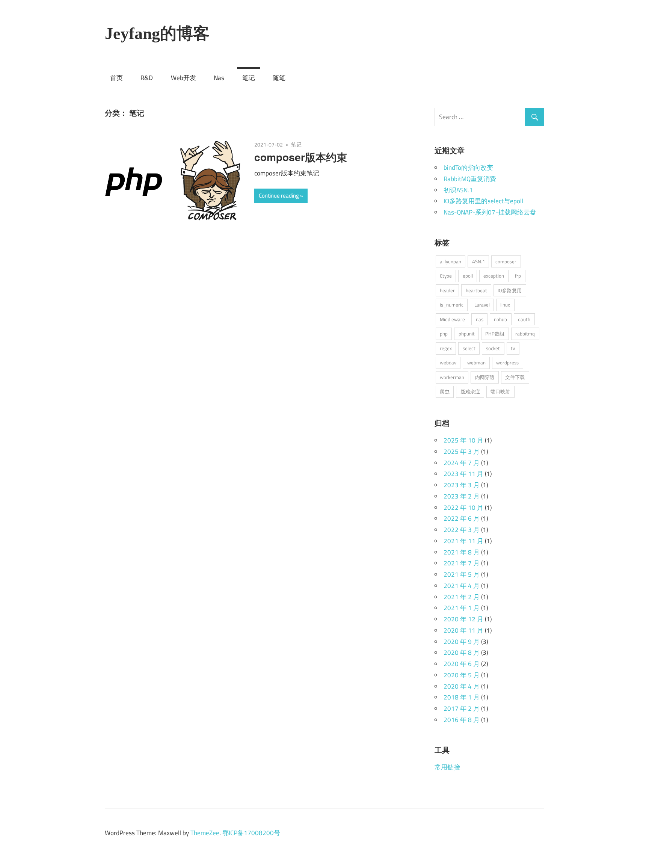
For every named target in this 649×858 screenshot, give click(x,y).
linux (505, 304)
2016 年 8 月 (462, 720)
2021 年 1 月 (462, 608)
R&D (146, 78)
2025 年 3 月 (462, 451)
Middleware (452, 319)
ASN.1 (478, 261)
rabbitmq (525, 333)
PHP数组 (494, 333)
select (469, 348)
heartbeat (476, 290)
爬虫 (445, 391)
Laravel (482, 304)
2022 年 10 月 (463, 507)
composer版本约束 (300, 157)
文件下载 (515, 377)
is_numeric (451, 304)
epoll (468, 275)
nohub (500, 319)
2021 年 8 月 (462, 552)
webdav (448, 362)
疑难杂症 (470, 391)
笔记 (248, 78)
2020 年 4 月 (462, 686)
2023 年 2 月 (462, 496)
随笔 (279, 78)
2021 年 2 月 (462, 597)
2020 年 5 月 (462, 675)
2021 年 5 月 (462, 574)
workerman (452, 377)
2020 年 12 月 (463, 619)
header (447, 290)
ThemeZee (204, 833)
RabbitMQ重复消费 (470, 179)
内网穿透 (485, 377)
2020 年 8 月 (462, 652)
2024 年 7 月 (462, 463)
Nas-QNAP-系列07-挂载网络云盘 (490, 212)
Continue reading (279, 195)
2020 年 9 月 (462, 642)
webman (476, 362)
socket (493, 348)
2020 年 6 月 (462, 664)
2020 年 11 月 (463, 630)
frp (518, 275)
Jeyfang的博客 (157, 33)
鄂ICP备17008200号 (251, 833)
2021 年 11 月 (463, 541)
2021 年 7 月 (462, 563)
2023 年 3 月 (462, 485)
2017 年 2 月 (462, 708)
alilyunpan (450, 261)
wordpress (507, 362)
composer (505, 261)
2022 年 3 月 (462, 530)
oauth (524, 319)
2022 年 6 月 (462, 518)
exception (493, 275)
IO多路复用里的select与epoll (483, 201)
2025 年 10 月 (463, 440)
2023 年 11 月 (463, 474)
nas (479, 319)
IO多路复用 (510, 290)
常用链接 (447, 767)
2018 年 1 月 (462, 697)
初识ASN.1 (458, 190)
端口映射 (500, 391)
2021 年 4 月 (462, 586)
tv (513, 348)
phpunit (467, 333)
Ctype (446, 275)
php (444, 333)
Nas (219, 78)
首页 (116, 78)
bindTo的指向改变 (468, 167)
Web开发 (183, 78)
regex (446, 348)
